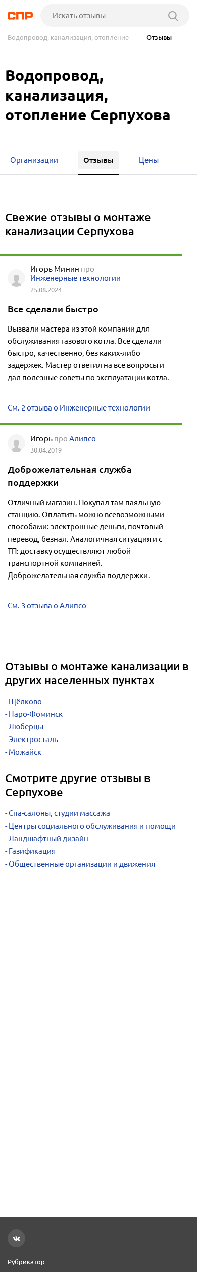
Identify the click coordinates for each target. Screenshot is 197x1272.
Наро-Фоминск (36, 714)
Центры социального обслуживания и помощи (92, 826)
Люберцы (26, 726)
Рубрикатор (26, 1262)
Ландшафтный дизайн (48, 838)
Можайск (25, 752)
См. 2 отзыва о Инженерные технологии (79, 407)
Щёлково (25, 701)
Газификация (32, 851)
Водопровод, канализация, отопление (68, 37)
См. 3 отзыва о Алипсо (47, 605)
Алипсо (82, 438)
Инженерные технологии (75, 278)
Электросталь (33, 739)
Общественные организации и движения (82, 864)
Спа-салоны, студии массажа (59, 813)
